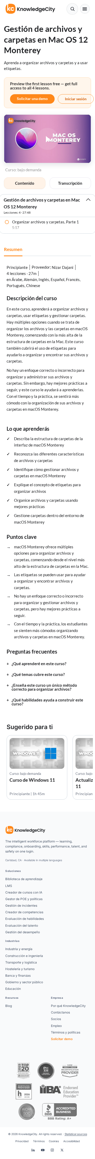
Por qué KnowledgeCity (68, 1006)
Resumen (13, 249)
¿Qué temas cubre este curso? (38, 674)
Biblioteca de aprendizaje (23, 879)
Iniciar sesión (76, 99)
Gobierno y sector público (24, 982)
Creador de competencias (24, 912)
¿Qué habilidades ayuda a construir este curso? (47, 702)
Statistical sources (76, 1134)
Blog (8, 1006)
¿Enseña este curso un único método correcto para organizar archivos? (44, 687)
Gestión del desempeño (22, 932)
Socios (56, 1019)
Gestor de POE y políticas (23, 899)
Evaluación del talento (21, 925)
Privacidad (21, 1141)
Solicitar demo (62, 1039)
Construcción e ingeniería (24, 956)
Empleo (56, 1026)
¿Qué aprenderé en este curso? (39, 664)
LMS (8, 886)
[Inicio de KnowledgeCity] (25, 830)
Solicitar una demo (32, 98)
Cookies (54, 1141)
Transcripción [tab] (70, 183)
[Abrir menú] (85, 9)
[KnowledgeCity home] (30, 9)
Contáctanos (60, 1012)
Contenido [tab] (24, 183)
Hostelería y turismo (20, 969)
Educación (13, 989)
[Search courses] (72, 9)
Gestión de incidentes (21, 905)
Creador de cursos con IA (23, 892)
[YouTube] (42, 1150)
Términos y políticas (65, 1032)
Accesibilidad (71, 1141)
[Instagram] (52, 1150)
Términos (39, 1141)
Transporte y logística (21, 962)
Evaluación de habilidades (24, 919)
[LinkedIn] (32, 1150)
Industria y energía (18, 949)
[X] (62, 1150)
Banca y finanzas (18, 975)
